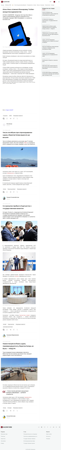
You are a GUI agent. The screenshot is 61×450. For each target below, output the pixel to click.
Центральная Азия (8, 326)
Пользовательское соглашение (30, 434)
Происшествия (11, 189)
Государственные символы (29, 438)
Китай (4, 324)
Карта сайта (49, 434)
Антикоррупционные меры (29, 441)
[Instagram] (4, 119)
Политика (3, 436)
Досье (34, 5)
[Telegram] (10, 119)
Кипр (4, 189)
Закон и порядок (40, 5)
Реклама (48, 438)
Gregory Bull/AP (9, 110)
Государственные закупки (29, 443)
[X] (17, 119)
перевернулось (10, 173)
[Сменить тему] (55, 2)
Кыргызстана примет (24, 315)
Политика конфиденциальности (30, 436)
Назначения (47, 5)
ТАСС (25, 142)
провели (17, 276)
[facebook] (47, 427)
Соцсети (5, 115)
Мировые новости (18, 115)
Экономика (3, 441)
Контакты (48, 436)
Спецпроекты (30, 5)
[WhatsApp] (7, 119)
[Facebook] (14, 119)
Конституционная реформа (20, 5)
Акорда (52, 5)
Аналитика (3, 438)
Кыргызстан (11, 324)
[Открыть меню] (59, 2)
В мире (9, 407)
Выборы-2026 (8, 5)
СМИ (10, 115)
